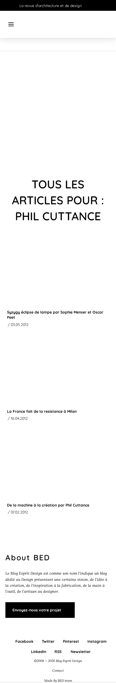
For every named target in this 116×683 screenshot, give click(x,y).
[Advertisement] (58, 112)
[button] (11, 24)
